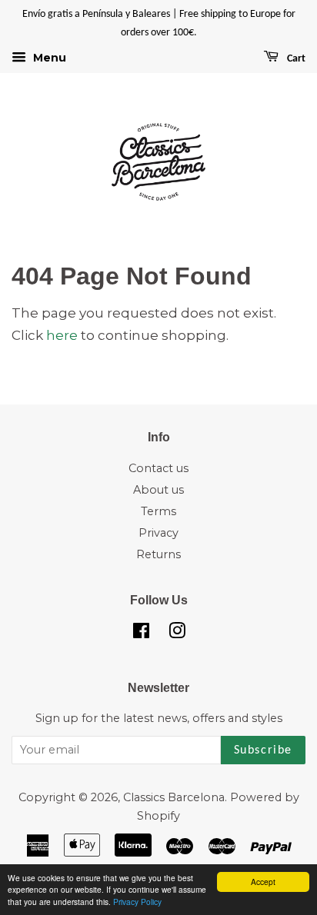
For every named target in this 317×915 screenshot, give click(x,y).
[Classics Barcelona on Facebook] (141, 633)
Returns (158, 554)
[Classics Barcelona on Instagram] (177, 633)
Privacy (158, 533)
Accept (263, 881)
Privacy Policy (137, 901)
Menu (48, 58)
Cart (295, 59)
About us (158, 490)
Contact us (158, 468)
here (62, 335)
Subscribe (263, 750)
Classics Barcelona (174, 797)
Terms (158, 511)
